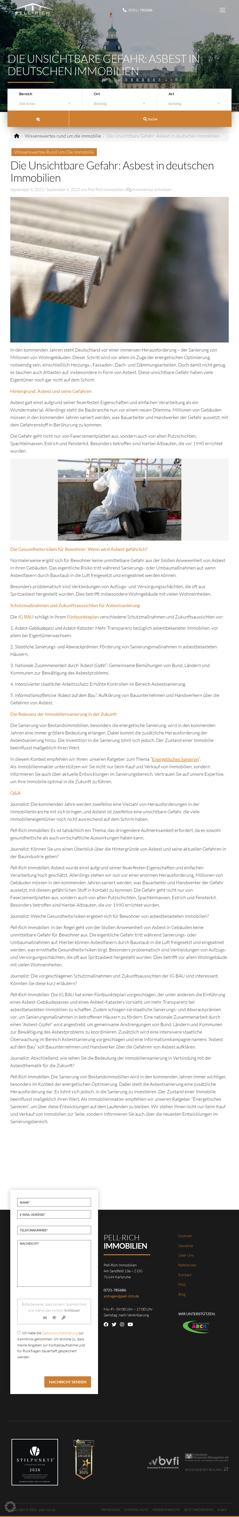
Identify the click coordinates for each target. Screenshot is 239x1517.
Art (171, 93)
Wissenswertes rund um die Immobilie (63, 136)
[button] (10, 1506)
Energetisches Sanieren (175, 759)
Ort (97, 93)
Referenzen (187, 1265)
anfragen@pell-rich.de (121, 1296)
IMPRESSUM (111, 1510)
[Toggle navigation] (222, 10)
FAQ (182, 1284)
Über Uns (186, 1255)
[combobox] (44, 104)
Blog (182, 1294)
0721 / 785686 (140, 10)
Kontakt (185, 1274)
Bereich (25, 93)
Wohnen (185, 1236)
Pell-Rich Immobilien (106, 189)
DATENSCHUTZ (136, 1510)
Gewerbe (185, 1245)
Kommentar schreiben (152, 189)
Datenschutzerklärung (60, 1333)
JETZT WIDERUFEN (198, 1510)
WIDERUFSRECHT (166, 1510)
